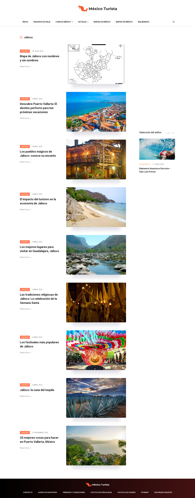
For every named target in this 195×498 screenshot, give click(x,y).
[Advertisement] (157, 84)
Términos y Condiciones (74, 492)
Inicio (25, 22)
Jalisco (25, 51)
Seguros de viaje (41, 22)
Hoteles (82, 22)
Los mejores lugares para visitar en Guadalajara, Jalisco (39, 249)
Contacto (27, 492)
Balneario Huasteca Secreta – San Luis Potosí (155, 170)
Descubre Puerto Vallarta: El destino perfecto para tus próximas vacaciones (38, 108)
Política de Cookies (126, 492)
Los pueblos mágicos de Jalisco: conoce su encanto (38, 153)
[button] (168, 133)
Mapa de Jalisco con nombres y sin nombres (39, 58)
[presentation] (166, 133)
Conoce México (63, 22)
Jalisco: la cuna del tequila (37, 390)
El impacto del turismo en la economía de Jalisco (38, 201)
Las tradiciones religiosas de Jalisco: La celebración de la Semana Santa (39, 298)
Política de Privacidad (101, 492)
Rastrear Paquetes (163, 492)
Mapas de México (102, 22)
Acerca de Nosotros (47, 492)
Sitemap (145, 492)
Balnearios (143, 22)
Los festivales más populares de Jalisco (39, 344)
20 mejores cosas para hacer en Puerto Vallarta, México (39, 439)
